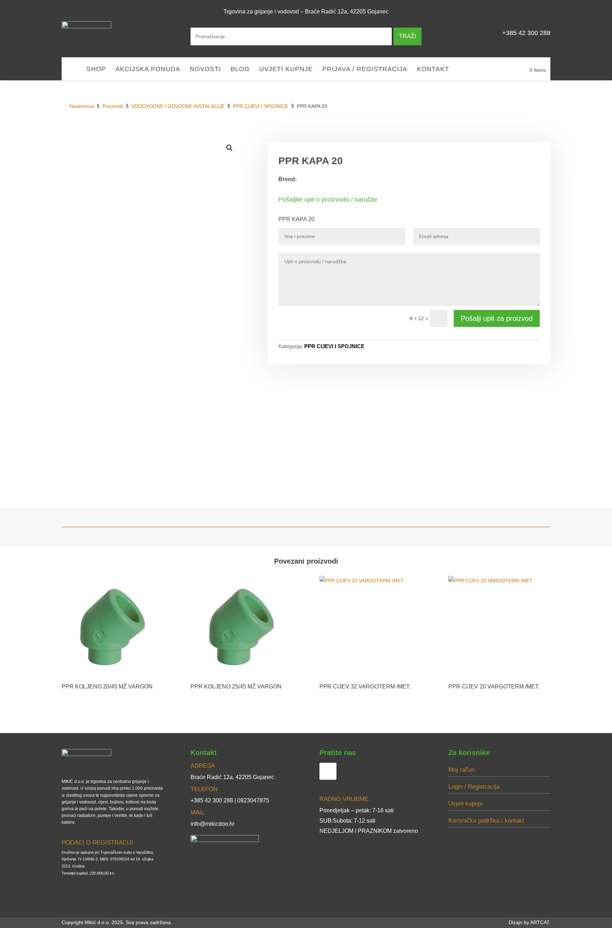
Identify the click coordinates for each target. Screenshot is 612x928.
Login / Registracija (473, 786)
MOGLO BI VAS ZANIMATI (513, 134)
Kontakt (433, 70)
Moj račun (461, 769)
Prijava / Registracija (364, 70)
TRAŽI (407, 36)
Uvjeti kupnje (286, 70)
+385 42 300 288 (526, 32)
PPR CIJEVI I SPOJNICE (334, 346)
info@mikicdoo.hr (212, 824)
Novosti (205, 70)
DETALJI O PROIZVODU (440, 134)
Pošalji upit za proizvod (497, 318)
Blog (240, 70)
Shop (96, 70)
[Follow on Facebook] (541, 11)
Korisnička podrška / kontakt (486, 820)
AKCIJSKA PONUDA (147, 70)
